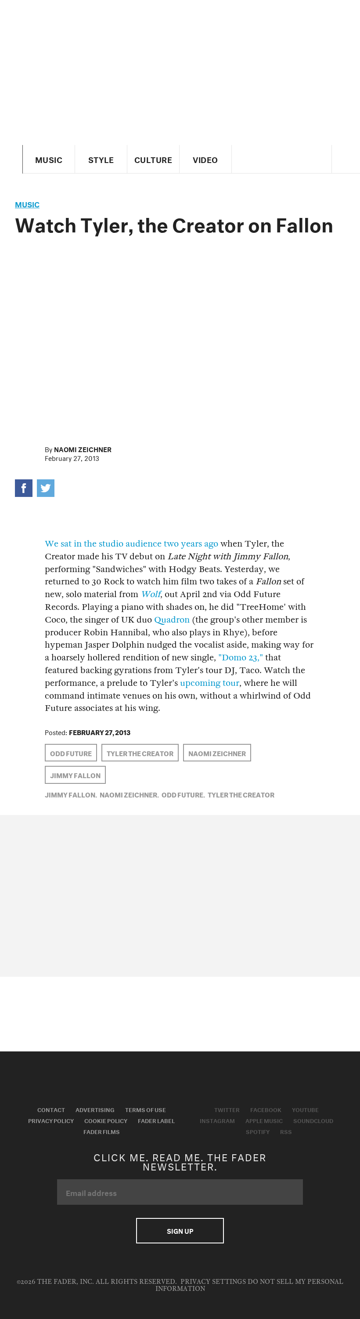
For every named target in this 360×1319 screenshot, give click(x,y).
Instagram (217, 1120)
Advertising (95, 1109)
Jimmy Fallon (75, 774)
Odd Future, (183, 793)
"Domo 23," (240, 657)
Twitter (227, 1109)
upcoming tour (209, 683)
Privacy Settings (213, 1282)
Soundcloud (313, 1120)
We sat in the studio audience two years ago (131, 544)
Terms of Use (145, 1109)
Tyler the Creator (140, 752)
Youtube (305, 1109)
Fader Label (156, 1120)
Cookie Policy (105, 1120)
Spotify (258, 1131)
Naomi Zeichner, (129, 793)
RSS (286, 1131)
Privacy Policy (51, 1120)
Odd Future (71, 752)
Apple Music (264, 1120)
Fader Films (101, 1131)
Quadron (172, 620)
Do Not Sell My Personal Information (249, 1285)
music (27, 203)
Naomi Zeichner (83, 448)
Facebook (265, 1109)
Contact (51, 1109)
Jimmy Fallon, (71, 793)
